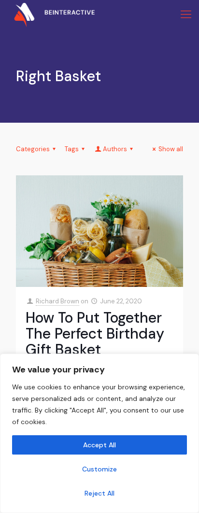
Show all (170, 149)
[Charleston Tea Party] (47, 14)
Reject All (99, 493)
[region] (99, 433)
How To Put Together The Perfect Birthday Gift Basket (95, 333)
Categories (33, 149)
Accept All (99, 445)
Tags (72, 149)
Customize (99, 469)
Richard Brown (57, 301)
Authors (115, 149)
